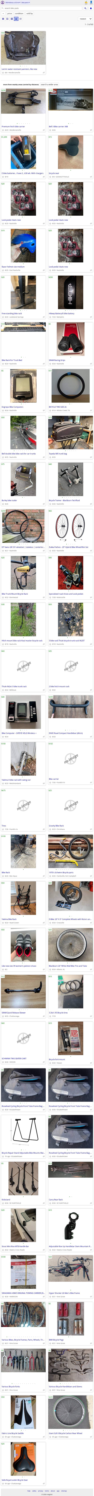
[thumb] (7, 19)
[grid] (12, 19)
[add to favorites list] (3, 72)
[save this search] (91, 8)
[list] (3, 19)
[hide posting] (43, 72)
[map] (20, 19)
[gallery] (16, 19)
